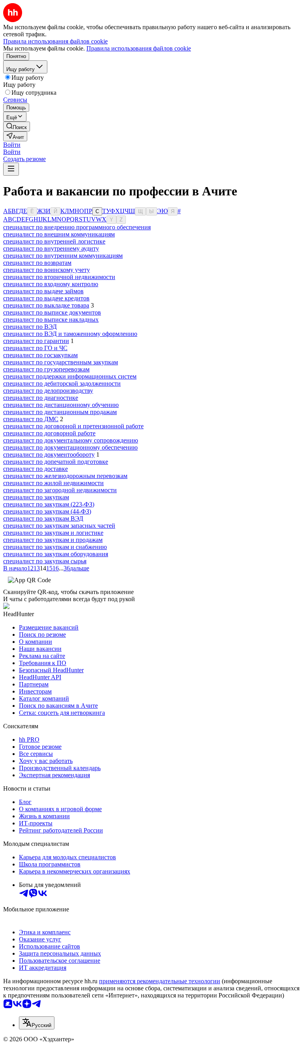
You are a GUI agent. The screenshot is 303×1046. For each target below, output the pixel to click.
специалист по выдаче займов (43, 291)
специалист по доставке (35, 468)
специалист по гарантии (36, 340)
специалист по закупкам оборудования (55, 554)
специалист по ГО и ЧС (35, 348)
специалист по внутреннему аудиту (51, 248)
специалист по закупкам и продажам (53, 539)
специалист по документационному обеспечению (70, 447)
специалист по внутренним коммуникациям (63, 255)
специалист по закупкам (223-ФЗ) (48, 504)
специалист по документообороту (49, 454)
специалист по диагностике (40, 397)
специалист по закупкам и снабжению (55, 547)
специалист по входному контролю (50, 284)
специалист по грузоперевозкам (46, 369)
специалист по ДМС (30, 419)
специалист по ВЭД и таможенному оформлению (70, 333)
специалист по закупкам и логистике (53, 532)
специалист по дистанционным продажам (60, 412)
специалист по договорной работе (49, 433)
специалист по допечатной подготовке (55, 461)
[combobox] (36, 1022)
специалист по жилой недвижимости (53, 483)
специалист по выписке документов (52, 312)
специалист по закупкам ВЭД (43, 518)
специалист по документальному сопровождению (70, 440)
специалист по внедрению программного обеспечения (77, 227)
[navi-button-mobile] (11, 169)
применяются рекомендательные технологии (159, 981)
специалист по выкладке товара (46, 305)
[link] (16, 126)
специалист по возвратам (37, 262)
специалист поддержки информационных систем (70, 376)
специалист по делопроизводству (48, 390)
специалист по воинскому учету (46, 269)
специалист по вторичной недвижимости (59, 277)
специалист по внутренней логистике (54, 241)
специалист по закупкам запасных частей (59, 525)
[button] (12, 144)
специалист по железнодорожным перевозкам (65, 475)
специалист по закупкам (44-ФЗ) (47, 511)
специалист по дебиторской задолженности (62, 383)
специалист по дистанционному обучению (61, 404)
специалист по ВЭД (30, 326)
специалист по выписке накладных (51, 319)
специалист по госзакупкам (40, 355)
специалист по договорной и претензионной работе (73, 426)
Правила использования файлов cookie (138, 48)
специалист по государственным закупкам (60, 362)
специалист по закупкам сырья (44, 561)
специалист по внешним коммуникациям (59, 234)
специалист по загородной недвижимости (60, 490)
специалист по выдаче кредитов (46, 298)
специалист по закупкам (36, 497)
